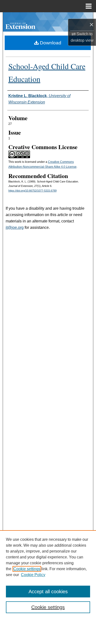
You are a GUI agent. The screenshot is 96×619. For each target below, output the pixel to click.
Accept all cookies (48, 591)
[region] (48, 574)
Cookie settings (26, 569)
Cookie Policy (33, 575)
